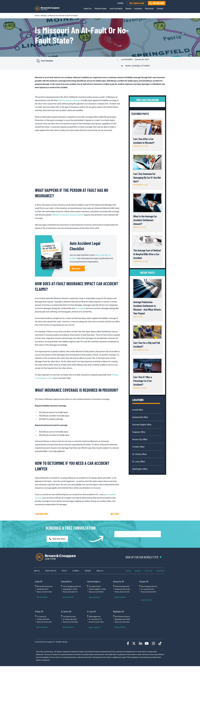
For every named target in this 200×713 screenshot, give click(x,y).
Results (129, 8)
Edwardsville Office (140, 417)
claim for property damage (69, 100)
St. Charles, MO (66, 611)
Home (37, 16)
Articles (43, 16)
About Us (87, 8)
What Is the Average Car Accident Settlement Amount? (145, 220)
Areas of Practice (50, 571)
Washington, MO (118, 611)
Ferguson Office (138, 432)
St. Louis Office (138, 461)
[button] (77, 60)
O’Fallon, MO (39, 611)
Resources (149, 8)
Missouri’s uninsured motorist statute (67, 215)
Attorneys (75, 571)
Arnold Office (137, 410)
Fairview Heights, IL (94, 581)
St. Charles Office (139, 454)
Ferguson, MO (143, 581)
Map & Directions (42, 597)
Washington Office (139, 469)
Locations (138, 8)
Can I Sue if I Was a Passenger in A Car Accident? (142, 380)
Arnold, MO (38, 581)
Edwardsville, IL (66, 581)
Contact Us (99, 571)
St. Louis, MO (91, 611)
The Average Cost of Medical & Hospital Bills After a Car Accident (147, 254)
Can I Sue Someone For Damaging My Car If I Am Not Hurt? (147, 177)
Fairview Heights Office (141, 424)
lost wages (79, 308)
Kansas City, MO (118, 581)
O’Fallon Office (138, 447)
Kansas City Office (139, 439)
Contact (160, 8)
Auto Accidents (116, 8)
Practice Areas (100, 8)
